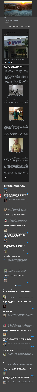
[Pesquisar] (34, 2)
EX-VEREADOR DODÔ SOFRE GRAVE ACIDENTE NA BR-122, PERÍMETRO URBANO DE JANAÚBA (17, 330)
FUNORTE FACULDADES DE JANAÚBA (13, 33)
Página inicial (9, 26)
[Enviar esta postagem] (11, 62)
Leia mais (26, 193)
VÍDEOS (26, 26)
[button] (27, 32)
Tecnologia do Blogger (19, 285)
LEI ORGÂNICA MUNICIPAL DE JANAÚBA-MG (18, 26)
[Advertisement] (32, 40)
